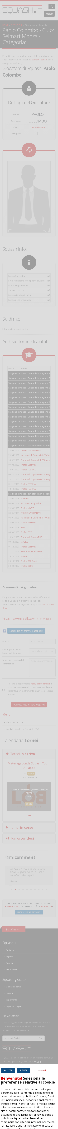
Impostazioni (41, 1070)
